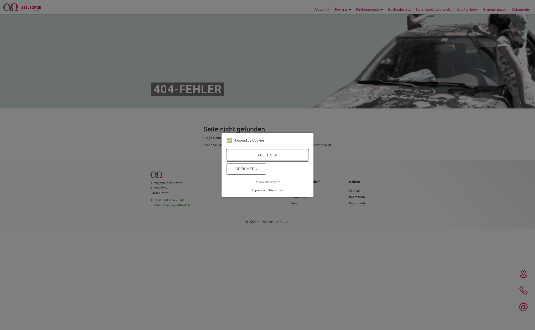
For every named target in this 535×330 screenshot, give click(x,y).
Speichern (246, 169)
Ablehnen (267, 155)
